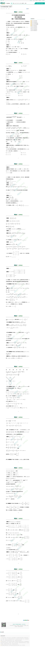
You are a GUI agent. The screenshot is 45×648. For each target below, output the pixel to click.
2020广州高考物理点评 (34, 30)
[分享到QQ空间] (24, 620)
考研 (10, 5)
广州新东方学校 (4, 5)
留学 (25, 3)
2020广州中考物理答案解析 (35, 23)
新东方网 (1, 5)
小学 (16, 3)
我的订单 (37, 0)
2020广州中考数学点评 (34, 25)
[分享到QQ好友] (27, 620)
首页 (11, 3)
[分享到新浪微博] (28, 620)
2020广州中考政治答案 (34, 20)
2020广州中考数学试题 (34, 29)
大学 (20, 3)
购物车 (43, 0)
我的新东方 (40, 0)
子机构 (34, 0)
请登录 (1, 0)
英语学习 (22, 3)
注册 (3, 0)
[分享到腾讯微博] (26, 620)
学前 (13, 3)
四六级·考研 (8, 5)
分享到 (28, 8)
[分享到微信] (25, 620)
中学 (18, 3)
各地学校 (31, 0)
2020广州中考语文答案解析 (35, 24)
